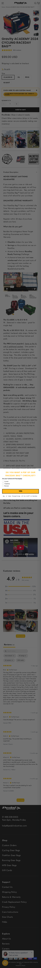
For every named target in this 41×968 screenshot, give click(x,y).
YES (20, 491)
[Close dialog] (39, 470)
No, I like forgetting (11, 496)
